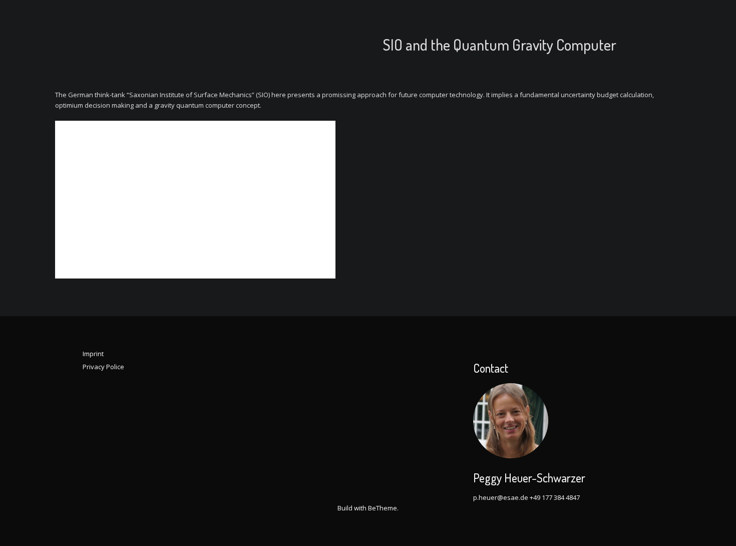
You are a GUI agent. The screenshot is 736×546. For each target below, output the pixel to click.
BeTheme (382, 507)
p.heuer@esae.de (500, 497)
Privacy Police (103, 366)
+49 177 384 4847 (555, 497)
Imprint (93, 353)
